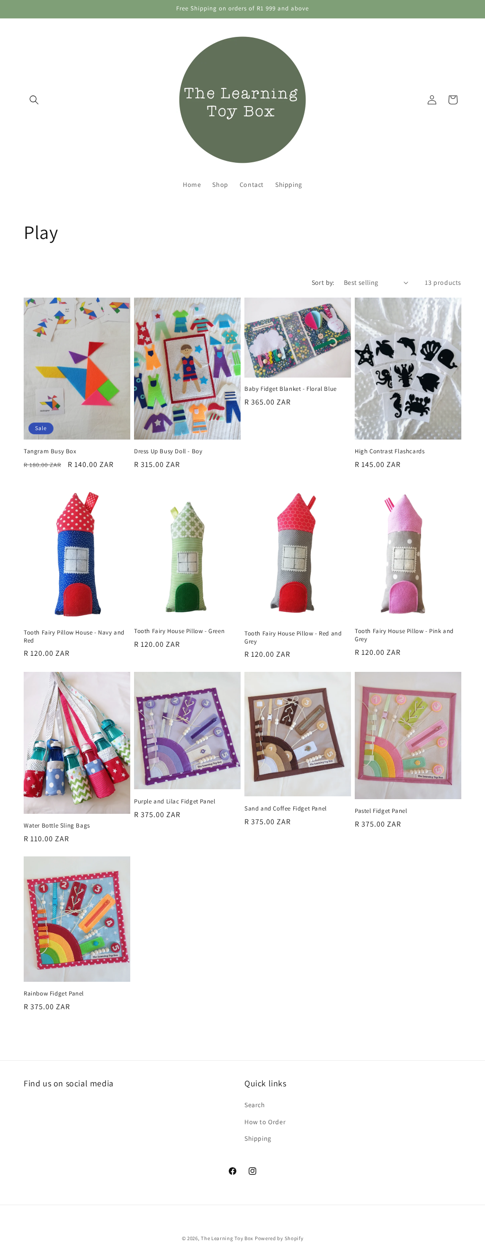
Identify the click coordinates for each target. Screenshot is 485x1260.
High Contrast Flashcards (389, 451)
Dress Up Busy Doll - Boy (168, 451)
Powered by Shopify (279, 1238)
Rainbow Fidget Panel (54, 993)
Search (254, 1105)
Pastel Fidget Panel (381, 811)
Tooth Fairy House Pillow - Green (179, 631)
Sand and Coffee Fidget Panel (285, 808)
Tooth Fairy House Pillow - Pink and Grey (404, 635)
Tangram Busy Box (50, 451)
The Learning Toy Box (227, 1238)
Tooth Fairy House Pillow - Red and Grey (292, 637)
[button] (34, 99)
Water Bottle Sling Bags (57, 825)
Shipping (257, 1138)
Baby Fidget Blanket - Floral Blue (290, 389)
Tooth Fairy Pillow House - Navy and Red (74, 636)
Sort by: (323, 282)
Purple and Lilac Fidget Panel (174, 801)
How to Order (265, 1122)
